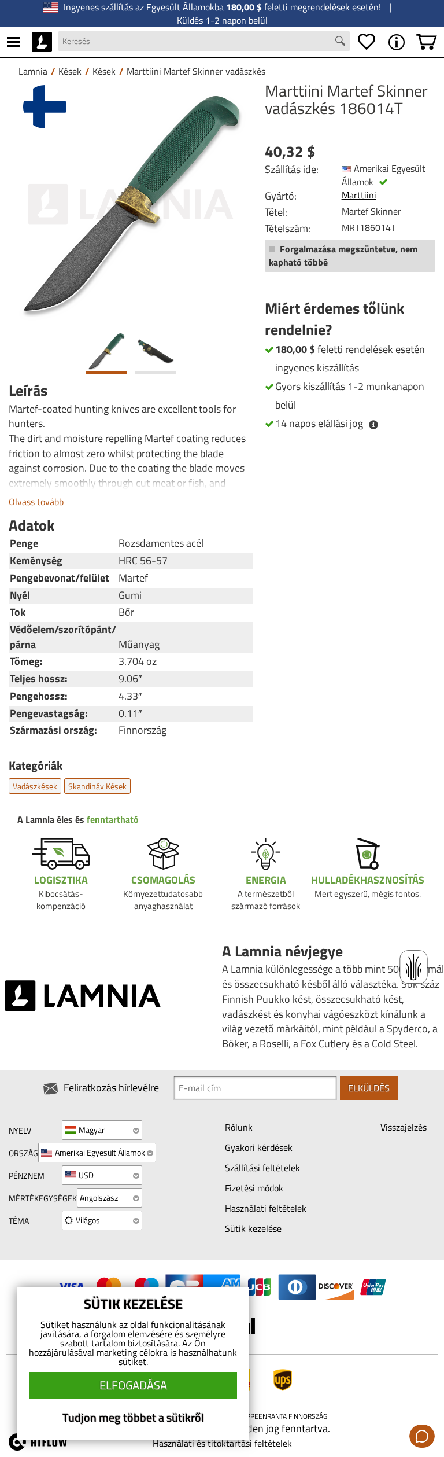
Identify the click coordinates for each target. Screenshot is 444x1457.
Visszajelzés (403, 1127)
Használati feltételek (265, 1208)
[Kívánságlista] (366, 42)
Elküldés (369, 1088)
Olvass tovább (36, 502)
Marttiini (359, 195)
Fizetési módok (254, 1188)
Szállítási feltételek (262, 1168)
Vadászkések (35, 786)
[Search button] (341, 42)
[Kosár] (426, 42)
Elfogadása (133, 1385)
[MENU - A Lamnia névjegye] (397, 42)
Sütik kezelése (253, 1228)
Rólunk (239, 1127)
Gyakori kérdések (259, 1147)
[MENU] (13, 42)
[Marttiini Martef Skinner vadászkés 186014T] (131, 204)
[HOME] (42, 42)
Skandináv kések (97, 786)
